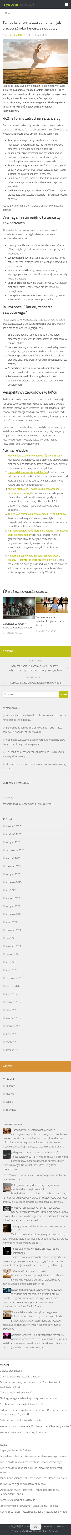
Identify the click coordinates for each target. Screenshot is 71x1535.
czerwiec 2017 (13, 1002)
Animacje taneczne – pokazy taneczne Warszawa (37, 1334)
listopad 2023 (13, 874)
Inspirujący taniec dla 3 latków (16, 1450)
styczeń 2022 (13, 898)
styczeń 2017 (13, 1042)
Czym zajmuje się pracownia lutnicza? (20, 1376)
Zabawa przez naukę (11, 1370)
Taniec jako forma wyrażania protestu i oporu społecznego (31, 1462)
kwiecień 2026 (13, 826)
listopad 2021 (13, 906)
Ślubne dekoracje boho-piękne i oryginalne (34, 1312)
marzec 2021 (13, 954)
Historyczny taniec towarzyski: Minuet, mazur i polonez (29, 1505)
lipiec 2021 (11, 922)
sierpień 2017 (13, 986)
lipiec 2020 (11, 970)
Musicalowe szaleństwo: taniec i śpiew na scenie (35, 455)
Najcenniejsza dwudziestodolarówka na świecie (36, 1289)
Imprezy (10, 1085)
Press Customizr (51, 1531)
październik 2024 (15, 850)
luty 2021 (11, 962)
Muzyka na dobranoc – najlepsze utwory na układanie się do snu (34, 1478)
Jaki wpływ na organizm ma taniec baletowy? (34, 1152)
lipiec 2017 (11, 994)
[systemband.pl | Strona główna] (24, 4)
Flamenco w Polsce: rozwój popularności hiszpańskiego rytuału (33, 1511)
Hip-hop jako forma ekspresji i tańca (28, 472)
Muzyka (10, 1093)
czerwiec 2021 (13, 930)
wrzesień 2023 (14, 882)
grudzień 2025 (13, 834)
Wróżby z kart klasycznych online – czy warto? (35, 1207)
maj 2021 (11, 938)
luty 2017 (11, 1034)
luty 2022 (11, 890)
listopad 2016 (13, 1050)
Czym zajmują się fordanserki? (16, 1392)
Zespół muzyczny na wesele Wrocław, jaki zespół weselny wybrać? (35, 1426)
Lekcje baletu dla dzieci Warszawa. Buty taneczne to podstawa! (33, 1456)
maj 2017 (11, 1010)
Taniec (6, 12)
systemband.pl (17, 35)
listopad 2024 (13, 842)
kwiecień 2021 (13, 946)
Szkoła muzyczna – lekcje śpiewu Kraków (22, 1404)
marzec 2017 (13, 1026)
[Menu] (66, 4)
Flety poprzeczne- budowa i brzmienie (20, 1420)
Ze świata (11, 1109)
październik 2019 (15, 978)
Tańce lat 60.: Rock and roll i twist (28, 1271)
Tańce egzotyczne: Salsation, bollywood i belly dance (50, 621)
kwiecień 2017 (13, 1018)
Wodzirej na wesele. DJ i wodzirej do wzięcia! (23, 1432)
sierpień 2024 (13, 858)
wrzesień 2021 (14, 914)
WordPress (27, 1531)
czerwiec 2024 (13, 866)
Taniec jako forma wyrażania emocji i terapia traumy (37, 514)
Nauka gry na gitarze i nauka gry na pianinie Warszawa (28, 1398)
